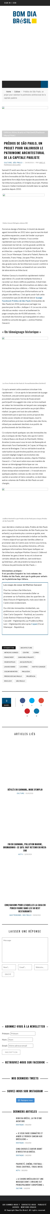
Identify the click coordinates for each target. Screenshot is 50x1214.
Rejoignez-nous (27, 1100)
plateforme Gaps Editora (17, 579)
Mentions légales (28, 1207)
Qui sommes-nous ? (11, 1204)
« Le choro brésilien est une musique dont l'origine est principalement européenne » (30, 1181)
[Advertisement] (25, 52)
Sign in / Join (10, 2)
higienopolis (9, 662)
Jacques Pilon (26, 662)
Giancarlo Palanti (26, 657)
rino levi (8, 681)
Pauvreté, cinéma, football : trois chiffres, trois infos (29, 1165)
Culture (8, 162)
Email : (5, 1045)
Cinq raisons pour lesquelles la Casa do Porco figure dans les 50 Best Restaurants (25, 908)
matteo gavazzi (38, 667)
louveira (23, 667)
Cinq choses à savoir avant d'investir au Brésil (29, 1150)
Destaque (20, 1125)
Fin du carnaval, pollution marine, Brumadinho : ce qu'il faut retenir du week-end (25, 847)
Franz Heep (9, 657)
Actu (20, 854)
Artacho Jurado (11, 652)
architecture (26, 648)
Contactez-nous (28, 1204)
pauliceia (26, 671)
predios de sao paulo (13, 676)
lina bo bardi (9, 667)
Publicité (42, 1204)
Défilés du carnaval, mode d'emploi (25, 789)
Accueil (16, 1207)
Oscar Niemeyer (10, 671)
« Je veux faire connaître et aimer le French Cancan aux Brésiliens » (29, 1136)
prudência (30, 676)
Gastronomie (15, 915)
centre (26, 652)
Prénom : (6, 1033)
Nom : (5, 1039)
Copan (34, 624)
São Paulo (18, 162)
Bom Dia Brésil (21, 1210)
